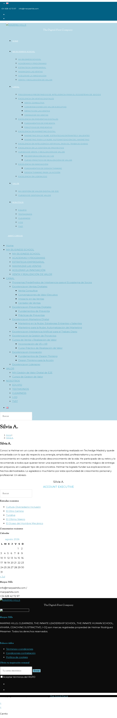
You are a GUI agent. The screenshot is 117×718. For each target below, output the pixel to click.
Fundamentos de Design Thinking (37, 356)
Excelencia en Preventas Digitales (31, 307)
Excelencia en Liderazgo (26, 364)
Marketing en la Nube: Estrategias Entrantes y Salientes (50, 323)
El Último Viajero (15, 519)
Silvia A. (9, 438)
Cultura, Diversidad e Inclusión (23, 506)
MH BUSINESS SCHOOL (20, 249)
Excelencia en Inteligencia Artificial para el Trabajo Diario (44, 331)
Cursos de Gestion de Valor (27, 376)
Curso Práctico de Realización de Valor (40, 348)
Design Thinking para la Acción (36, 360)
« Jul (2, 576)
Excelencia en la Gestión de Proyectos (34, 335)
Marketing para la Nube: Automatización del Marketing (50, 327)
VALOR (10, 368)
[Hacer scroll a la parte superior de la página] (1, 699)
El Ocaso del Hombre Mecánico (24, 523)
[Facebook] (7, 684)
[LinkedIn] (7, 690)
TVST (15, 401)
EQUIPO (17, 384)
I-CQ (14, 397)
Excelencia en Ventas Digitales (29, 286)
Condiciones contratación (20, 653)
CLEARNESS (19, 393)
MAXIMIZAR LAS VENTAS (26, 266)
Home (10, 245)
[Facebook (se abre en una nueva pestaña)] (7, 14)
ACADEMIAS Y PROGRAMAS (28, 257)
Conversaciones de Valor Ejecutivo (38, 294)
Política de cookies (17, 657)
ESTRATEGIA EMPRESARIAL (28, 261)
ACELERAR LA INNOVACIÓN (28, 270)
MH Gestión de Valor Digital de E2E (32, 372)
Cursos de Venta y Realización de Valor (34, 339)
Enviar (36, 671)
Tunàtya (10, 515)
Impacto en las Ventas (31, 298)
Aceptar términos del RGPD (19, 676)
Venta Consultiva (27, 290)
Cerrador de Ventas (29, 302)
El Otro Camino (15, 511)
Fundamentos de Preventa (34, 311)
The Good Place (59, 696)
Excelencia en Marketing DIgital (30, 319)
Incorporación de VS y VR (32, 343)
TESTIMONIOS (20, 389)
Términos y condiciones (19, 649)
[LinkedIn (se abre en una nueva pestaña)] (7, 18)
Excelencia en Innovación (27, 352)
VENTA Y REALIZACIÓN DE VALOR (32, 274)
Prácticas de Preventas (31, 315)
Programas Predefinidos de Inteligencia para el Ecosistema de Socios (52, 282)
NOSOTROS (13, 380)
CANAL (10, 278)
